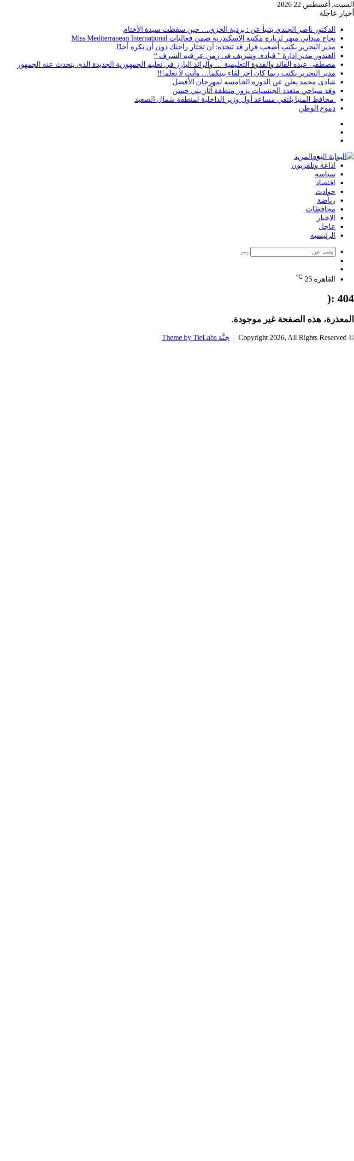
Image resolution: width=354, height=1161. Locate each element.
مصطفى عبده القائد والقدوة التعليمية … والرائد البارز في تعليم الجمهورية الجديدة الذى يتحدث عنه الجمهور (176, 64)
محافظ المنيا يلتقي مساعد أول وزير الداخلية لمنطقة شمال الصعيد (235, 99)
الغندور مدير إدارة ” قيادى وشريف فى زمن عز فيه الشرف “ (245, 55)
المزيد (303, 156)
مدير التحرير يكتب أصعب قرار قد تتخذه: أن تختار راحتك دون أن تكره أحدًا (226, 47)
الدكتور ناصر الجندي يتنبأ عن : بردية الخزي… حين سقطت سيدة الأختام (229, 29)
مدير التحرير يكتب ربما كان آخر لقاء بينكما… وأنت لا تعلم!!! (246, 73)
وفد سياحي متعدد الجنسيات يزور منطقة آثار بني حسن (254, 90)
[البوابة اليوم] (333, 156)
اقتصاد (326, 183)
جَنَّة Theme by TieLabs (196, 337)
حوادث (325, 191)
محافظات (321, 209)
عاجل (327, 226)
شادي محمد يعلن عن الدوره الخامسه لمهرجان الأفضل (254, 82)
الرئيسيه (323, 235)
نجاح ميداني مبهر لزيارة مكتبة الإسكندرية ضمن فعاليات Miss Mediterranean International (203, 38)
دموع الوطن (317, 108)
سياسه (325, 174)
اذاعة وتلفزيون (313, 165)
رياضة (326, 200)
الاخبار (326, 218)
